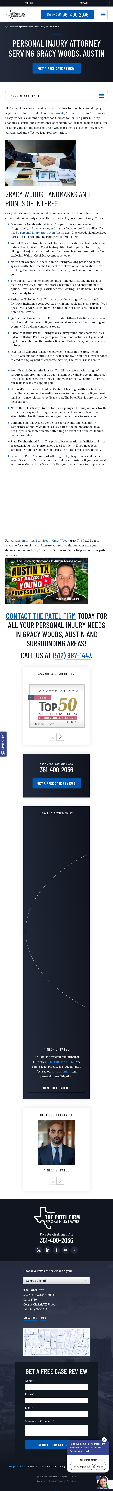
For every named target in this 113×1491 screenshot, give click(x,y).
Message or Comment (39, 1421)
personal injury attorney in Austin (42, 232)
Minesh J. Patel (56, 1170)
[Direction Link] (56, 1342)
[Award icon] (56, 685)
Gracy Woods (56, 113)
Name (29, 1381)
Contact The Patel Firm (41, 615)
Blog (62, 1466)
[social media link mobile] (39, 1250)
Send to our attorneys (56, 1445)
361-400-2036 (67, 14)
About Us (32, 1466)
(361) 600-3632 (37, 1309)
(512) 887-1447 (72, 655)
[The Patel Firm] (15, 14)
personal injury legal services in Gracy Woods (39, 540)
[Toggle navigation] (103, 14)
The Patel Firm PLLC (61, 1061)
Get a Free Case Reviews (56, 783)
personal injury (61, 1071)
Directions (30, 1317)
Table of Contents (24, 95)
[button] (53, 737)
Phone (30, 1394)
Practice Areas (48, 1466)
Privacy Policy (55, 1481)
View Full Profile (56, 1088)
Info (43, 1317)
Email (29, 1407)
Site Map (41, 1481)
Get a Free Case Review (56, 68)
